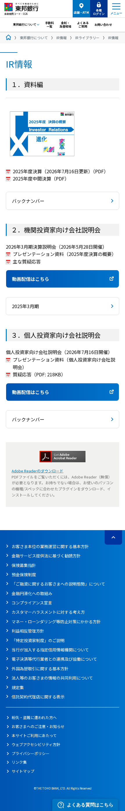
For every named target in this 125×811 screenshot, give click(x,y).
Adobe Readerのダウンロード (37, 471)
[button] (62, 201)
